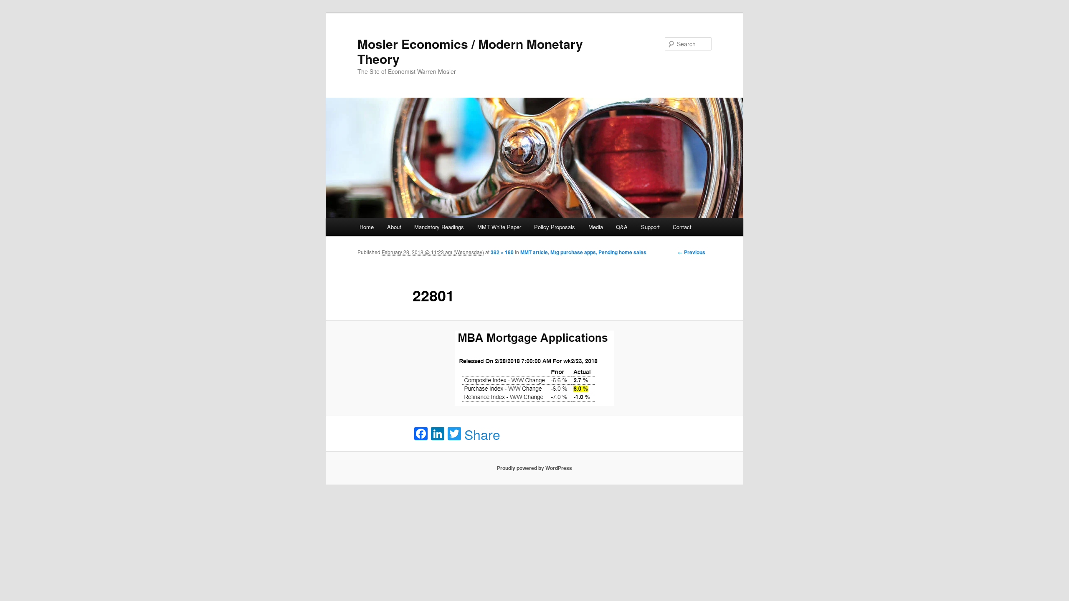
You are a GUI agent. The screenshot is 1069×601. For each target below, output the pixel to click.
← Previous (691, 252)
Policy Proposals (554, 227)
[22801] (534, 368)
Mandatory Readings (439, 227)
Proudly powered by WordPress (534, 468)
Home (367, 227)
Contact (682, 227)
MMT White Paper (499, 227)
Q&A (622, 227)
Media (595, 227)
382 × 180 (502, 252)
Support (650, 227)
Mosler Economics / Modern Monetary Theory (470, 51)
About (394, 227)
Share (482, 434)
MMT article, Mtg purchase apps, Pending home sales (583, 252)
